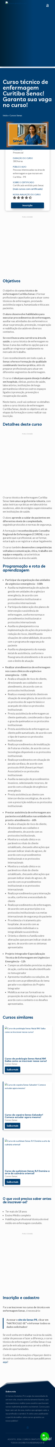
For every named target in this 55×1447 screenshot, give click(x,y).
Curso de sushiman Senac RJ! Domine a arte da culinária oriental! (27, 1172)
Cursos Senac (16, 115)
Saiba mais (12, 1069)
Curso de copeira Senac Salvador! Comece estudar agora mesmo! (24, 1116)
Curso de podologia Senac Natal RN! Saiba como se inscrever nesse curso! (26, 1059)
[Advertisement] (27, 39)
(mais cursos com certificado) (28, 188)
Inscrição (27, 205)
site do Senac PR (27, 1319)
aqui (5, 1362)
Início (5, 115)
